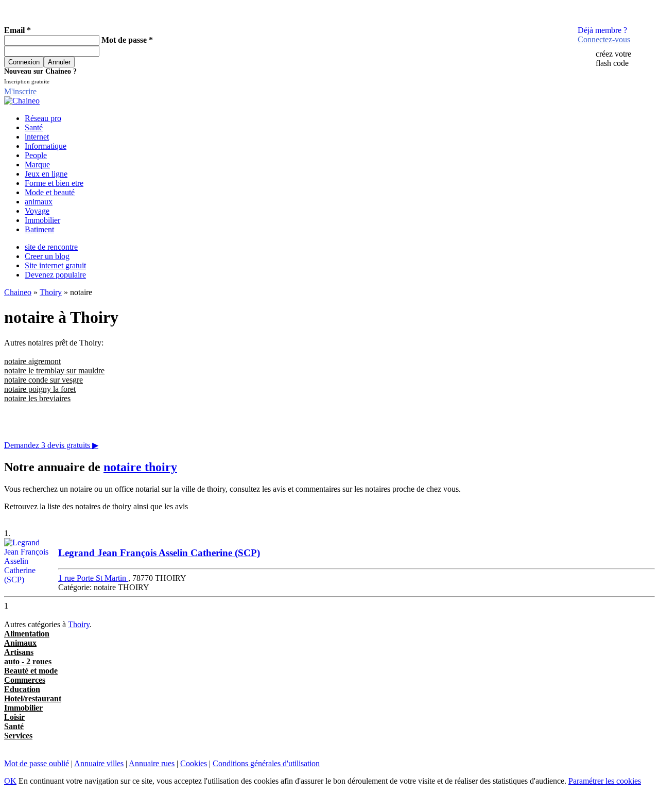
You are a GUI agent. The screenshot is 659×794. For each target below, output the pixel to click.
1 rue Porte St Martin (93, 578)
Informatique (45, 146)
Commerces (24, 680)
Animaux (20, 642)
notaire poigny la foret (40, 389)
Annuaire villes (99, 763)
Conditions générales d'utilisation (266, 763)
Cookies (193, 763)
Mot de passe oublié (36, 763)
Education (22, 689)
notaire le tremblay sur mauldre (54, 370)
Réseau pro (43, 118)
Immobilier (42, 220)
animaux (39, 201)
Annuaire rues (152, 763)
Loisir (14, 717)
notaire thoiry (140, 467)
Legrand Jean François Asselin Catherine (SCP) (159, 552)
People (36, 155)
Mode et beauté (50, 192)
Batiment (39, 229)
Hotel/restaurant (32, 698)
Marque (37, 164)
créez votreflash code (613, 58)
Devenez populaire (55, 274)
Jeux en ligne (46, 173)
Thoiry (51, 292)
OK (10, 780)
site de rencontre (51, 247)
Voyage (37, 210)
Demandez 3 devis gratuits (51, 445)
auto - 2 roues (27, 661)
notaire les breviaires (37, 398)
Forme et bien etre (54, 183)
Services (18, 735)
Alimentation (26, 633)
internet (37, 136)
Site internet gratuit (55, 265)
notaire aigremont (32, 361)
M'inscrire (20, 91)
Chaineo (17, 292)
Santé (34, 127)
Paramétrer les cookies (604, 780)
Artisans (18, 652)
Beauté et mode (31, 670)
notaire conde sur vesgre (43, 379)
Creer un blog (47, 256)
